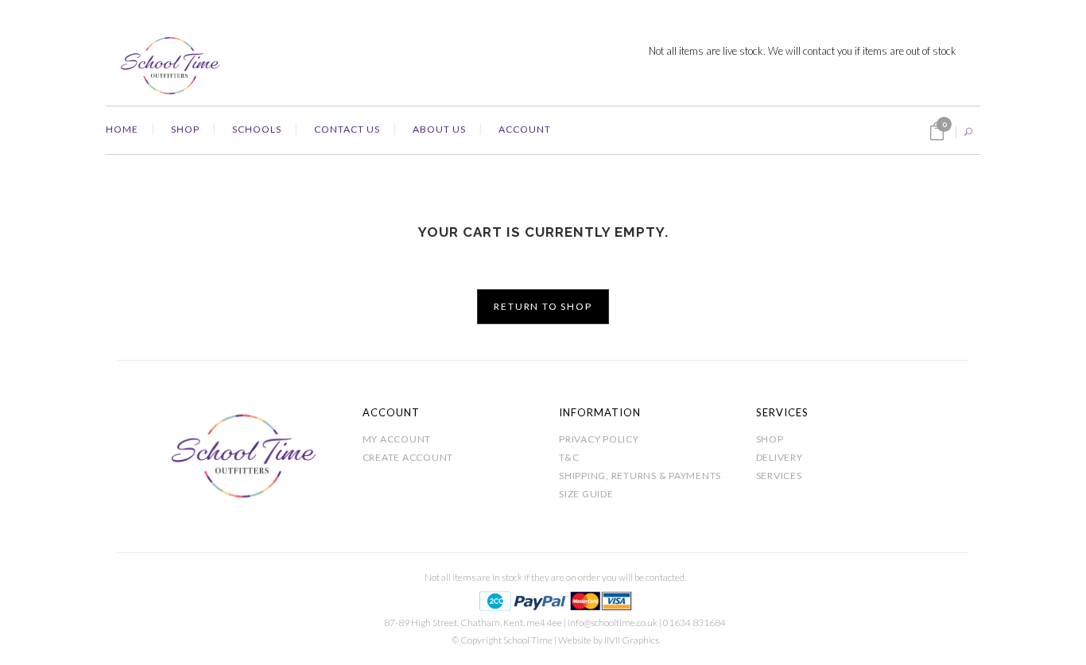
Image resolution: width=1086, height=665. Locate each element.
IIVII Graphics (631, 640)
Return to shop (542, 306)
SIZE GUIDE (586, 494)
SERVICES (779, 475)
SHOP (770, 439)
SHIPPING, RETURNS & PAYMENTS (640, 475)
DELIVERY (779, 457)
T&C (569, 457)
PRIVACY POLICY (599, 439)
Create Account (408, 457)
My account (397, 439)
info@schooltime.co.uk (612, 622)
